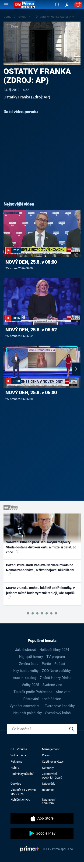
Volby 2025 (30, 685)
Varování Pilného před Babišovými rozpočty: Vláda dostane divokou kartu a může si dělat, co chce (41, 547)
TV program (55, 657)
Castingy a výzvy (52, 761)
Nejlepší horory (31, 657)
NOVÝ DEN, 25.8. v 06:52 (31, 330)
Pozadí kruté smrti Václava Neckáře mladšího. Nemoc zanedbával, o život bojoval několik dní (40, 567)
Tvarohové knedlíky (60, 706)
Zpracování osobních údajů (52, 775)
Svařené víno (52, 685)
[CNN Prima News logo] (24, 4)
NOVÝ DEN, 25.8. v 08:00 (31, 262)
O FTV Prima (18, 749)
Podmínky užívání (21, 774)
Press (46, 755)
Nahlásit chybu (20, 799)
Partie (46, 664)
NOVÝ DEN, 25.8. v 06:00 (31, 392)
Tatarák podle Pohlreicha (33, 692)
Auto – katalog (24, 678)
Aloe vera (63, 692)
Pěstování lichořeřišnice (42, 699)
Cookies (15, 783)
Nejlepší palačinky (27, 713)
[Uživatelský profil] (67, 5)
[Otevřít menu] (6, 5)
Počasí (59, 664)
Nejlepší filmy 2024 (54, 650)
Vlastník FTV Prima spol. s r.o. (23, 791)
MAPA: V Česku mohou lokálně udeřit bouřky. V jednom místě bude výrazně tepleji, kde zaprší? (40, 590)
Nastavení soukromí (48, 801)
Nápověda (48, 783)
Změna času (28, 664)
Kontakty (48, 767)
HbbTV (15, 767)
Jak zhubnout (25, 650)
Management (51, 749)
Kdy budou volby (25, 671)
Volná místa (18, 755)
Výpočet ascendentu (25, 706)
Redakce (48, 789)
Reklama (16, 761)
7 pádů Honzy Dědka (55, 678)
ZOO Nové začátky (56, 671)
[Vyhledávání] (57, 4)
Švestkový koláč (58, 713)
